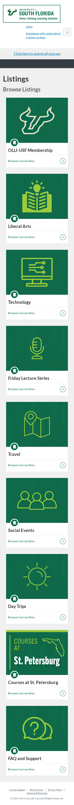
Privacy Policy (55, 789)
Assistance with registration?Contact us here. (43, 35)
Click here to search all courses (37, 53)
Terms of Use (36, 789)
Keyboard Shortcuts (37, 793)
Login (29, 26)
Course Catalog (17, 789)
